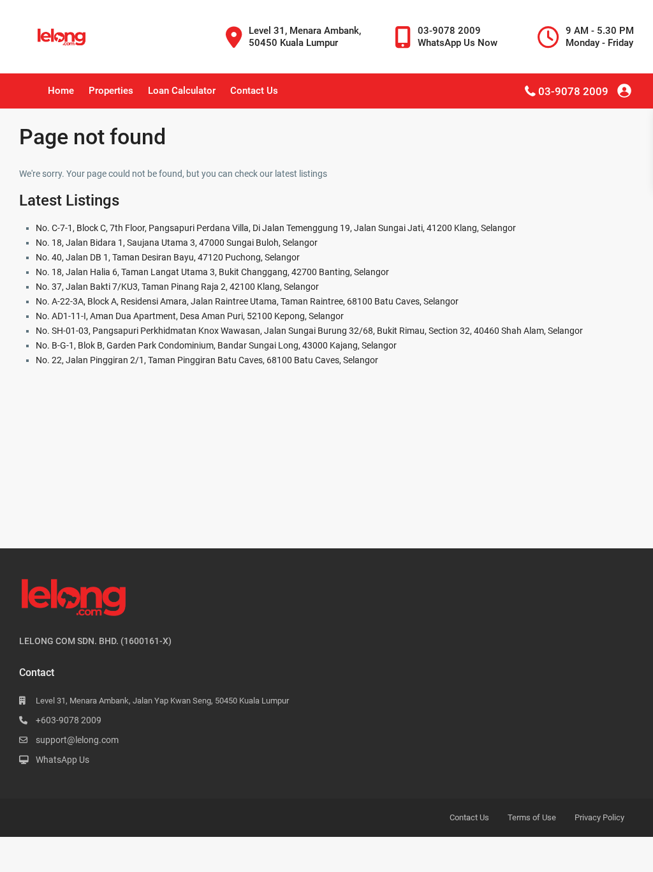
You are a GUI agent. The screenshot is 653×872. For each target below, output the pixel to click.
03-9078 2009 (573, 91)
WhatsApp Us (62, 760)
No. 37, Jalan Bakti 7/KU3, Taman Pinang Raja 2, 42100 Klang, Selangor (177, 287)
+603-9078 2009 (68, 720)
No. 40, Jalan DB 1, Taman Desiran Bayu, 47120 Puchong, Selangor (168, 257)
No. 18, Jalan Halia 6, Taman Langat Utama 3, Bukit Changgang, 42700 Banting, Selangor (212, 272)
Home (61, 90)
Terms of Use (532, 817)
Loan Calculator (182, 90)
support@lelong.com (77, 740)
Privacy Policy (599, 817)
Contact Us (254, 90)
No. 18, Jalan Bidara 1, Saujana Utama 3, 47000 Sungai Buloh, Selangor (177, 242)
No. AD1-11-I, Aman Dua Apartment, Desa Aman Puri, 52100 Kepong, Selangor (190, 316)
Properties (111, 90)
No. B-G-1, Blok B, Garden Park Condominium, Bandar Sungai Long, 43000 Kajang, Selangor (216, 345)
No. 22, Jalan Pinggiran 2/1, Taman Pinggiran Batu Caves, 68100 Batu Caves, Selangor (207, 360)
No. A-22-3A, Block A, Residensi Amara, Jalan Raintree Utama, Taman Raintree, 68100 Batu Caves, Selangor (247, 301)
